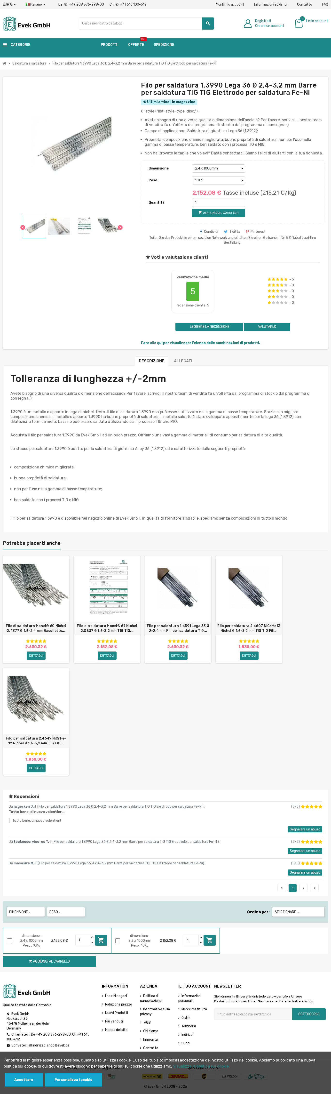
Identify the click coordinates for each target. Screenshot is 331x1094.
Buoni (185, 1043)
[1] (269, 279)
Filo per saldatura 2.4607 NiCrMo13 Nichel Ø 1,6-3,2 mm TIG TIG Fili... (249, 628)
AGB (147, 1023)
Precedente (281, 887)
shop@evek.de (58, 1045)
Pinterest (258, 232)
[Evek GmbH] (26, 23)
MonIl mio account (230, 4)
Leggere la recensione (209, 327)
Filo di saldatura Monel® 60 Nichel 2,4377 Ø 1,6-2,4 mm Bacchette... (36, 628)
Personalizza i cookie (73, 1080)
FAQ (325, 4)
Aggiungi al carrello (101, 940)
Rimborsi (188, 1026)
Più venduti (114, 1021)
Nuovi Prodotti (116, 1013)
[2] (273, 279)
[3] (277, 279)
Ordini (185, 1018)
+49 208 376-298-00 (53, 1034)
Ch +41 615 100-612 (128, 4)
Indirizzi (187, 1035)
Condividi (211, 232)
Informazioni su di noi (270, 4)
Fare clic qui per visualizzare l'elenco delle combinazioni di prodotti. (200, 343)
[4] (282, 279)
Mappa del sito (116, 1030)
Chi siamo (150, 1031)
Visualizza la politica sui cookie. (201, 1066)
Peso (153, 180)
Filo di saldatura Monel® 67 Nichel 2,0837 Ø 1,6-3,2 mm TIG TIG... (107, 628)
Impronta (150, 1040)
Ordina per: (258, 912)
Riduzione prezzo (118, 1004)
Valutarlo (267, 327)
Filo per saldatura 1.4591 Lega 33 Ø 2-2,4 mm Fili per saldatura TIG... (178, 628)
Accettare (23, 1080)
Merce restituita (194, 1009)
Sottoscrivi (308, 1014)
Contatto (304, 4)
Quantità (157, 203)
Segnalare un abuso (305, 829)
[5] (286, 279)
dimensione (159, 168)
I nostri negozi (116, 996)
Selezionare (287, 912)
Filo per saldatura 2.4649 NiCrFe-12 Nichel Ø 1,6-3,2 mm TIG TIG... (36, 740)
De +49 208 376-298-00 (81, 4)
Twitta (234, 232)
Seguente (314, 887)
